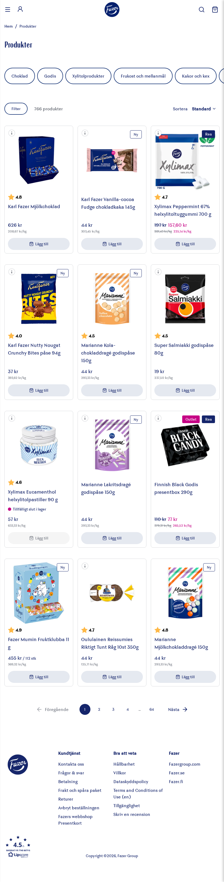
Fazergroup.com (184, 763)
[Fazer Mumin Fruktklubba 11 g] (39, 593)
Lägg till (41, 243)
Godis (50, 75)
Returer (65, 798)
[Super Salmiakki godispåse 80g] (185, 299)
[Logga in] (20, 9)
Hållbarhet (124, 763)
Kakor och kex (196, 75)
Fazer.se (177, 772)
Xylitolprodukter (88, 75)
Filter (15, 108)
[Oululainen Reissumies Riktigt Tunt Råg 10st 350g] (112, 593)
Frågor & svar (71, 772)
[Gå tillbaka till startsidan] (112, 9)
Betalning (68, 781)
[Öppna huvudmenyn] (7, 9)
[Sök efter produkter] (202, 9)
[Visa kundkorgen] (214, 9)
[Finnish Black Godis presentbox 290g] (185, 445)
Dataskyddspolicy (130, 781)
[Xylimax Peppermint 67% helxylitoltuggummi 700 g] (185, 160)
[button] (12, 133)
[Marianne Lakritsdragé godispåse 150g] (112, 445)
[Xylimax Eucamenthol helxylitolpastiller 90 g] (39, 445)
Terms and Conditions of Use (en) (138, 793)
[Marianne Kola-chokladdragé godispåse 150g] (112, 299)
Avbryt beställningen (78, 807)
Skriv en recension (131, 814)
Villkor (119, 772)
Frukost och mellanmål (143, 75)
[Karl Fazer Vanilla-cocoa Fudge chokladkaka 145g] (112, 160)
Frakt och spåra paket (79, 790)
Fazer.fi (176, 781)
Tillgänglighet (126, 805)
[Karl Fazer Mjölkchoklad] (39, 160)
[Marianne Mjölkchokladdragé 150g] (185, 593)
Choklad (19, 75)
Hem (8, 26)
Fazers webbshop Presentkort (75, 819)
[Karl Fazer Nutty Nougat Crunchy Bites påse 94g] (39, 299)
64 (151, 709)
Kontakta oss (71, 763)
